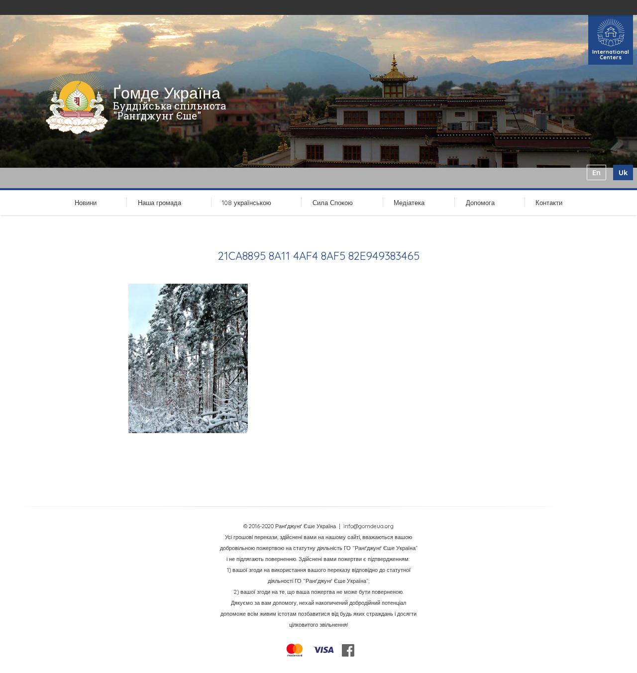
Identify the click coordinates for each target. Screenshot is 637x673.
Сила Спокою (333, 203)
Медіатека (409, 203)
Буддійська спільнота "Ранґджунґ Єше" (169, 110)
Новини (86, 203)
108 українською (246, 203)
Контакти (548, 203)
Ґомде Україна (166, 93)
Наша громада (159, 203)
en (596, 172)
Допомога (480, 203)
